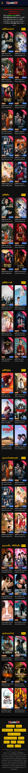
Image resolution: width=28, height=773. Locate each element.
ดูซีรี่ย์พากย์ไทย (12, 15)
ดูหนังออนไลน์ (10, 726)
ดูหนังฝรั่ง (6, 742)
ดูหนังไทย (21, 738)
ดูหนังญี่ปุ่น (10, 746)
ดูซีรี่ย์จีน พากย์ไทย (7, 730)
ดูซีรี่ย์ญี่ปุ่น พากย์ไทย (20, 730)
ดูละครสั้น (18, 746)
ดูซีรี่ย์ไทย (18, 726)
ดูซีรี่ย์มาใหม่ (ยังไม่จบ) (10, 738)
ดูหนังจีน (13, 742)
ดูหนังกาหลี (21, 742)
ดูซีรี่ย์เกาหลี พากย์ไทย (14, 734)
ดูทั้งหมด (23, 29)
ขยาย (14, 25)
